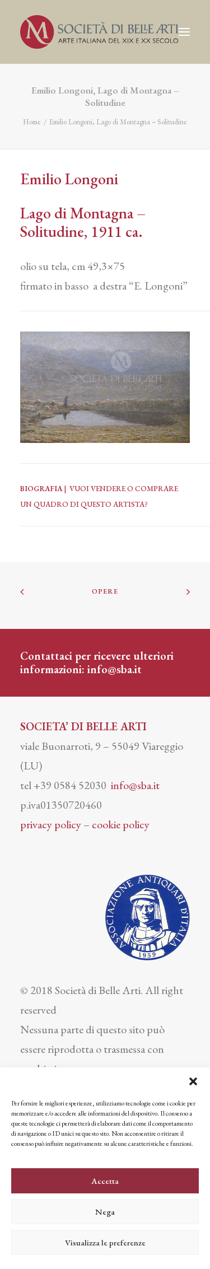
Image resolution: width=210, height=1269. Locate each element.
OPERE (105, 591)
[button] (193, 1081)
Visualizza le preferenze (105, 1242)
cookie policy (121, 824)
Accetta (105, 1180)
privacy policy (50, 824)
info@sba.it (114, 669)
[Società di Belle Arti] (99, 32)
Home (32, 122)
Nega (105, 1211)
